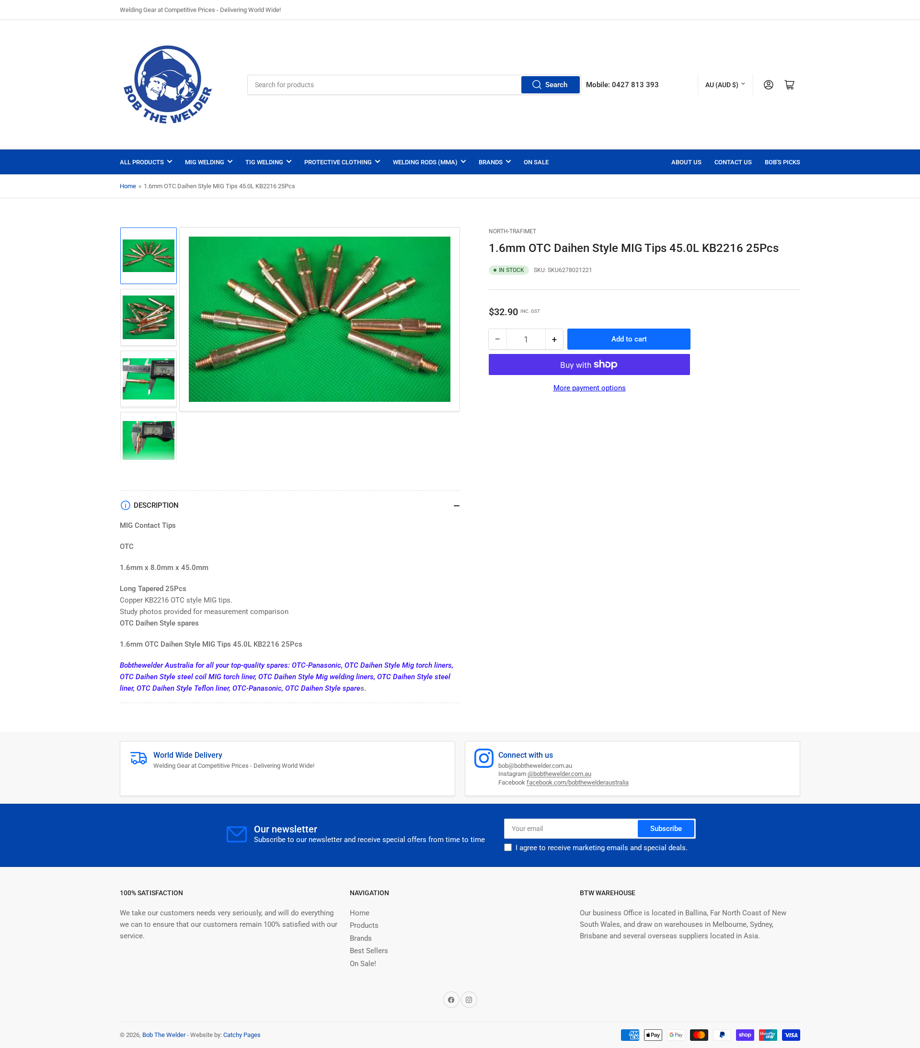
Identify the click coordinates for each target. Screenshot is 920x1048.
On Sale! (363, 963)
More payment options (589, 388)
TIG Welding (264, 162)
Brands (491, 162)
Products (364, 925)
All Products (142, 162)
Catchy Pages (242, 1034)
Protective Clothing (338, 162)
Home (128, 186)
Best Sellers (369, 950)
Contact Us (733, 162)
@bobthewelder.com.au (559, 773)
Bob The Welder (163, 1034)
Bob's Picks (782, 162)
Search (556, 84)
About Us (686, 162)
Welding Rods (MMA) (425, 162)
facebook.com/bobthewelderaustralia (578, 782)
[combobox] (414, 85)
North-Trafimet (512, 231)
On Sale (536, 162)
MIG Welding (204, 162)
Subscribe (666, 828)
